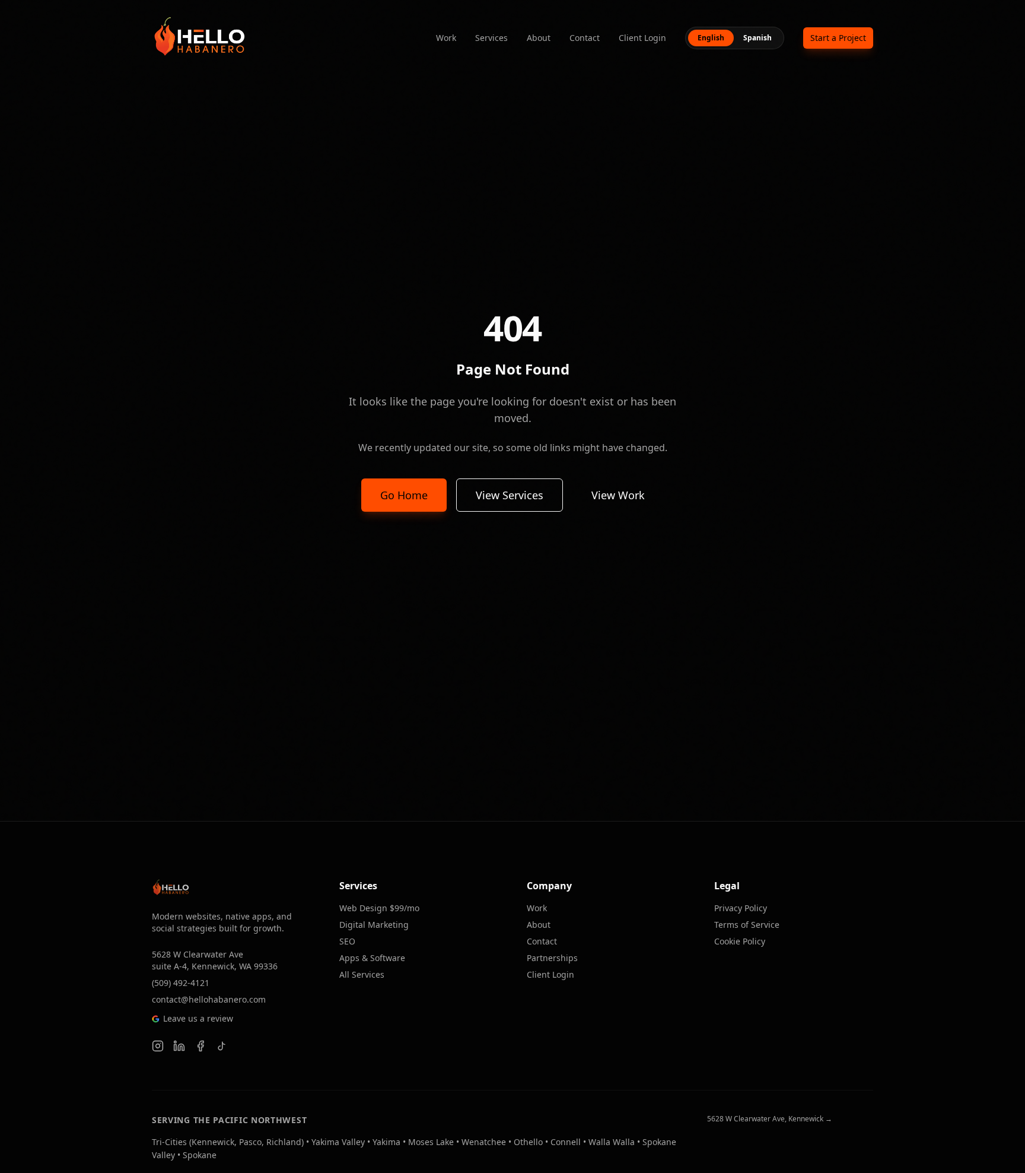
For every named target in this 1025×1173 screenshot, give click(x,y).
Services (491, 37)
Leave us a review (198, 1018)
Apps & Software (372, 957)
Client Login (642, 37)
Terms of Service (746, 924)
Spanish (757, 38)
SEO (347, 941)
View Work (618, 495)
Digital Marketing (374, 924)
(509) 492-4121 (180, 982)
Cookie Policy (739, 941)
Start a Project (838, 37)
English (711, 38)
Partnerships (552, 957)
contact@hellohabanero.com (209, 999)
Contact (584, 37)
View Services (509, 495)
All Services (361, 974)
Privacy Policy (740, 908)
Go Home (404, 495)
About (538, 37)
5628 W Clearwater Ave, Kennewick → (769, 1119)
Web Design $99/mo (379, 908)
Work (446, 37)
